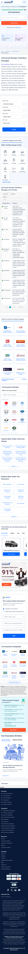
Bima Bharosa (8, 896)
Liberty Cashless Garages (7, 373)
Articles (3, 838)
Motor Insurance (7, 484)
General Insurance (7, 793)
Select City (4, 119)
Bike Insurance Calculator (7, 832)
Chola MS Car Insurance (14, 655)
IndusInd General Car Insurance (14, 677)
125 (19, 307)
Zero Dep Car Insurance (7, 490)
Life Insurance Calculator (7, 823)
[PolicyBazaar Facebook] (8, 890)
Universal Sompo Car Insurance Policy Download (7, 459)
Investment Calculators (9, 810)
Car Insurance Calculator (7, 497)
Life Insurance (6, 795)
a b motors (6, 239)
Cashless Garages (15, 51)
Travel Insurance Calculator (8, 828)
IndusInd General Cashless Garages (20, 359)
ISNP (2, 862)
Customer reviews (5, 841)
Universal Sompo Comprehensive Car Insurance (7, 453)
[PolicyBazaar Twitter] (11, 890)
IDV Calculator (20, 503)
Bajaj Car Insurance (5, 655)
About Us (3, 853)
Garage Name (5, 203)
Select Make (5, 107)
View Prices (14, 23)
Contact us (4, 864)
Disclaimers (4, 783)
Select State (5, 113)
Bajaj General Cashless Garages (7, 331)
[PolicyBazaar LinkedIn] (15, 890)
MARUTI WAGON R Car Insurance (11, 550)
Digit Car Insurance (23, 655)
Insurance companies (6, 843)
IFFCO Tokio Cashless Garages (7, 359)
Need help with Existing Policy (15, 611)
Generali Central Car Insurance (5, 666)
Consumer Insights (6, 847)
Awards (3, 845)
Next (22, 307)
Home (2, 51)
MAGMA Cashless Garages (20, 373)
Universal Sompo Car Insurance (7, 446)
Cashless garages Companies (8, 380)
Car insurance (5, 64)
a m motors (7, 260)
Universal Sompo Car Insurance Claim (20, 446)
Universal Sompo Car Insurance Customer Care (20, 453)
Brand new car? (14, 27)
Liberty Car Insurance (22, 676)
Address (15, 203)
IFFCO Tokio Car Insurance (5, 676)
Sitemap (3, 856)
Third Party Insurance (21, 497)
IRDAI (2, 896)
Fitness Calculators (8, 812)
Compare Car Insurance (20, 490)
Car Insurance (7, 51)
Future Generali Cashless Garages (20, 331)
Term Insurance (7, 797)
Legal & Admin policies (7, 860)
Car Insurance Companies (7, 509)
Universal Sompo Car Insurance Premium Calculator (20, 459)
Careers (3, 858)
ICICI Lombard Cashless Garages (20, 345)
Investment (6, 800)
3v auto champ (6, 207)
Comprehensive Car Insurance (7, 503)
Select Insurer (5, 100)
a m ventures (7, 290)
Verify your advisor (6, 866)
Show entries (9, 194)
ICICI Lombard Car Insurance (23, 665)
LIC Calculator (4, 821)
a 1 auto (6, 229)
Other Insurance (7, 804)
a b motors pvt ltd (6, 250)
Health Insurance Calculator (8, 826)
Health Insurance (7, 802)
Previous (7, 307)
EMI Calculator (4, 819)
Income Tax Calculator (7, 815)
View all (13, 466)
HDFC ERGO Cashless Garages (7, 345)
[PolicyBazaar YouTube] (19, 890)
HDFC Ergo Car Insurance (14, 665)
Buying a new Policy (12, 608)
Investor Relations (5, 869)
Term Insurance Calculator (7, 817)
